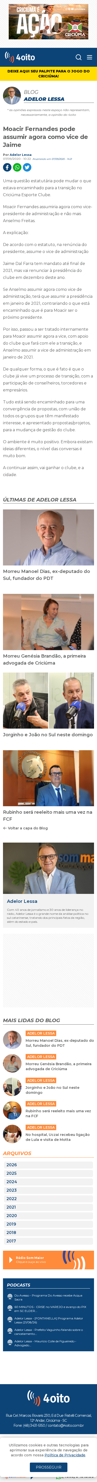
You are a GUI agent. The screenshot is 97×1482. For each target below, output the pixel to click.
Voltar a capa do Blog (28, 828)
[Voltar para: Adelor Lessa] (48, 868)
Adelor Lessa (21, 155)
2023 (11, 1190)
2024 (11, 1181)
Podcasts (18, 1285)
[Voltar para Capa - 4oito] (29, 57)
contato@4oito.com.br (66, 1425)
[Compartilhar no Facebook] (7, 167)
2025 (11, 1173)
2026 (11, 1165)
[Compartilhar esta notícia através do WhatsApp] (17, 167)
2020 (11, 1215)
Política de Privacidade (65, 1455)
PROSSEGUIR (48, 1467)
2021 (11, 1207)
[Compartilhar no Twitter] (27, 167)
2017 (11, 1241)
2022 (11, 1198)
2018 (11, 1232)
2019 (11, 1224)
